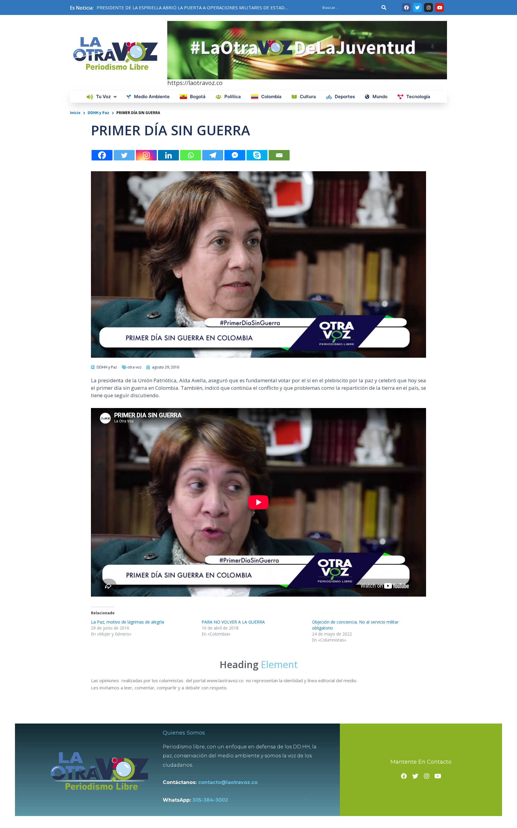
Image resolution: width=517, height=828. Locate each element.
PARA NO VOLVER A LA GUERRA (233, 622)
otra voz (134, 367)
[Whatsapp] (190, 155)
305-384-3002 (210, 800)
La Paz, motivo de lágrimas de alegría (127, 622)
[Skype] (257, 155)
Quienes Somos (184, 733)
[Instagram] (146, 155)
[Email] (279, 155)
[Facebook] (102, 155)
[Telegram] (212, 155)
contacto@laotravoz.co (229, 782)
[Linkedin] (168, 155)
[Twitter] (124, 155)
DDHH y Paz (98, 112)
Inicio (75, 112)
